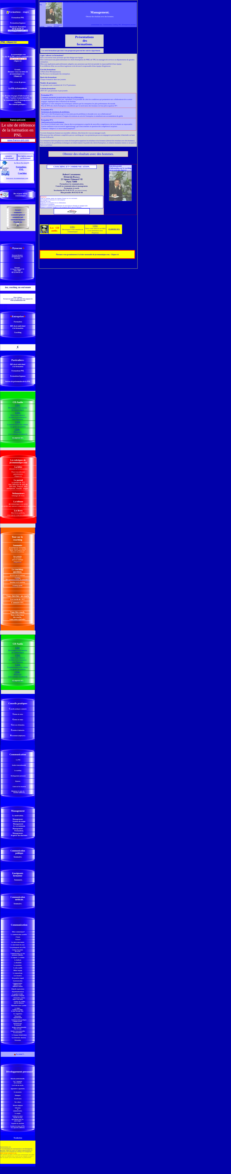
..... (17, 1165)
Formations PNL (21, 168)
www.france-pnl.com (18, 140)
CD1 (72, 227)
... (1, 1168)
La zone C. (20, 1054)
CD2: (95, 226)
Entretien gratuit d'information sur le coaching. (120, 167)
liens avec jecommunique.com (17, 178)
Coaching (22, 173)
